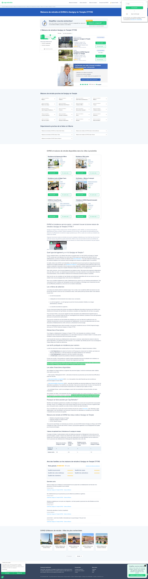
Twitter (93, 570)
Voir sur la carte (48, 36)
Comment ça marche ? (79, 569)
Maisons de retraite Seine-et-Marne (33, 6)
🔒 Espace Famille (114, 2)
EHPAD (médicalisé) (46, 43)
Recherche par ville (48, 48)
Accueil (3, 6)
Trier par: (59, 33)
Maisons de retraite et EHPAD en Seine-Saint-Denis (53, 130)
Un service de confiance (79, 570)
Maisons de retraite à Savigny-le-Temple (48, 6)
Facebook (94, 569)
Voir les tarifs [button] (100, 43)
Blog (93, 572)
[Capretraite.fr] (7, 2)
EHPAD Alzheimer (46, 45)
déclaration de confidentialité (136, 19)
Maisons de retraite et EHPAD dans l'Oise (51, 134)
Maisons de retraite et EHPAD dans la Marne (51, 138)
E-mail (128, 3)
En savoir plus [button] (100, 46)
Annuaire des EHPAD (103, 2)
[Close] (145, 566)
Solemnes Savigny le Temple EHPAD (55, 489)
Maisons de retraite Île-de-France (20, 6)
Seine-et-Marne (67, 489)
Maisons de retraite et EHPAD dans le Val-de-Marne (87, 130)
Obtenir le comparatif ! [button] (94, 22)
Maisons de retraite (9, 6)
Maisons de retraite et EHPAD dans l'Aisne (85, 134)
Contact (76, 572)
